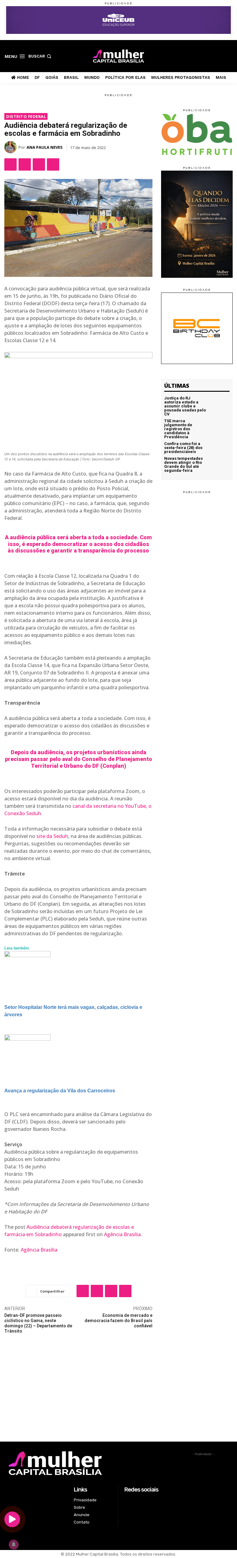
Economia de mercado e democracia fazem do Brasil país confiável (118, 1320)
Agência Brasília (122, 1234)
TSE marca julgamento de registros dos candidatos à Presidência (178, 429)
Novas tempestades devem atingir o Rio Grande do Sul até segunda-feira (183, 464)
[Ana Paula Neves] (11, 147)
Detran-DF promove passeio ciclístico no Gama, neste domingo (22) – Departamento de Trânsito (38, 1323)
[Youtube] (229, 56)
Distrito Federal (26, 116)
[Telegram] (53, 164)
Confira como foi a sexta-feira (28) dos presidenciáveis (183, 447)
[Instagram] (209, 56)
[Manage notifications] (14, 1544)
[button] (40, 56)
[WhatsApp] (39, 164)
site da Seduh (52, 836)
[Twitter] (219, 56)
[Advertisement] (118, 1395)
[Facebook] (200, 56)
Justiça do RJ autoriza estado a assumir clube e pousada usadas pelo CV (185, 406)
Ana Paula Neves (45, 147)
